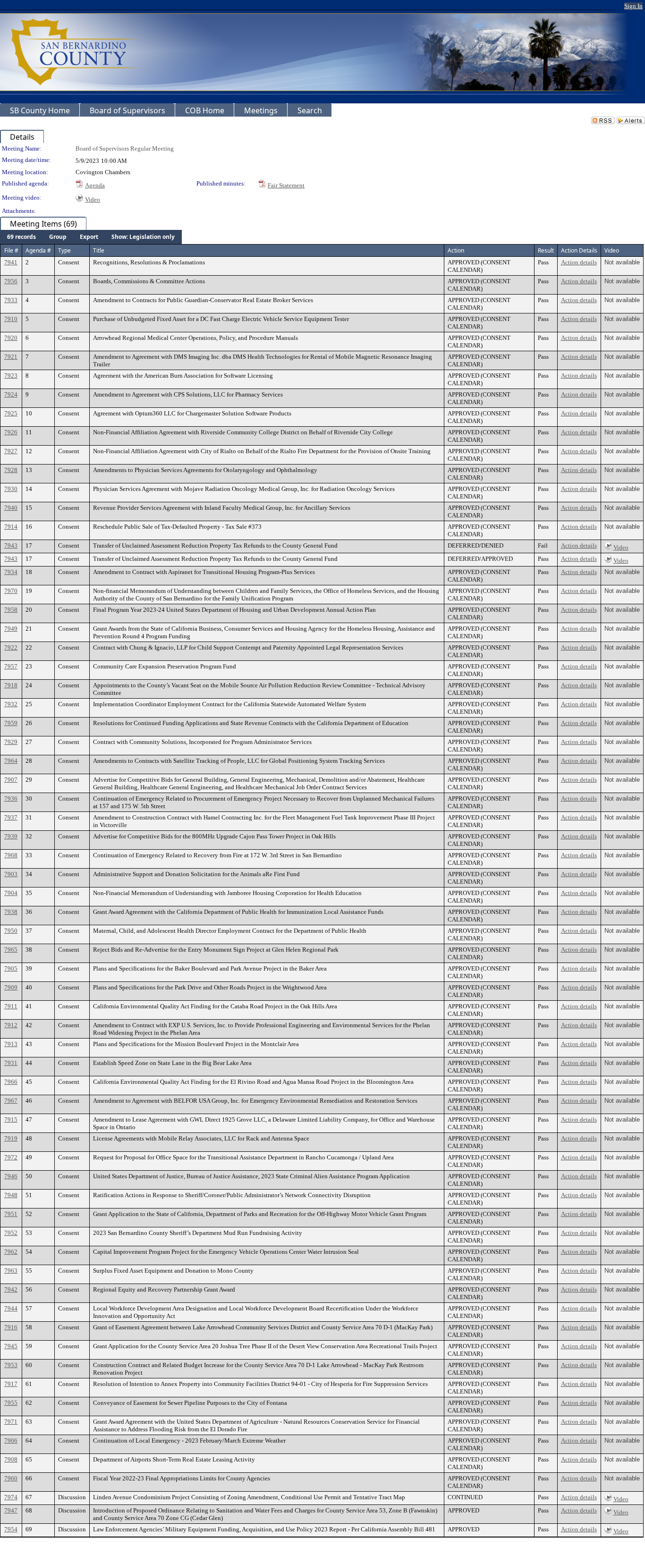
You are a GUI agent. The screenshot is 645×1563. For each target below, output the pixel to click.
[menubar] (91, 237)
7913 (10, 1044)
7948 (10, 1195)
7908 (10, 1459)
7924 (10, 394)
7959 (10, 723)
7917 (10, 1383)
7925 (10, 413)
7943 (10, 545)
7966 (10, 1081)
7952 (10, 1232)
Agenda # (38, 250)
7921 (10, 356)
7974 (10, 1497)
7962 (10, 1251)
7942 (10, 1289)
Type (64, 250)
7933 (10, 300)
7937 (10, 817)
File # (11, 250)
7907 (10, 779)
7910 (10, 318)
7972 (10, 1157)
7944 (10, 1308)
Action (456, 250)
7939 (10, 836)
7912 (10, 1025)
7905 (10, 968)
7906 (10, 1440)
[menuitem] (21, 237)
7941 (10, 262)
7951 (10, 1213)
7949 (10, 628)
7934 (10, 571)
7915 (10, 1119)
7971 (10, 1421)
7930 (10, 488)
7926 (10, 432)
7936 (10, 798)
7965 (10, 949)
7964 (10, 760)
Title (98, 250)
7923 (10, 375)
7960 (10, 1478)
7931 (10, 1062)
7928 (10, 469)
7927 (10, 451)
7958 (10, 609)
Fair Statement (286, 185)
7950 (10, 930)
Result (546, 250)
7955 (10, 1402)
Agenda (95, 185)
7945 (10, 1346)
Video (92, 199)
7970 (10, 590)
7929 (10, 741)
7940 (10, 507)
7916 (10, 1327)
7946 (10, 1176)
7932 (10, 704)
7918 (10, 685)
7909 (10, 987)
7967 (10, 1100)
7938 (10, 911)
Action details (579, 262)
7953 (10, 1365)
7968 (10, 855)
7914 (10, 526)
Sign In (633, 5)
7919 (10, 1138)
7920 (10, 337)
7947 (10, 1510)
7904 (10, 892)
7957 (10, 666)
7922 (10, 647)
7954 (10, 1529)
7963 (10, 1270)
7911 (10, 1006)
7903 (10, 874)
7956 (10, 281)
